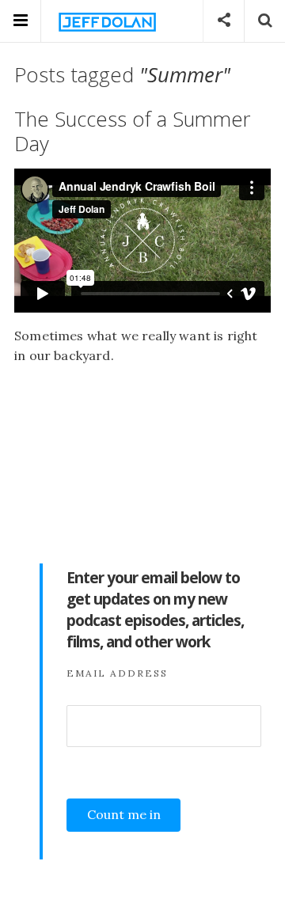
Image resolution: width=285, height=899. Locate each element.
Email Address (117, 673)
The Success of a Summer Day (132, 131)
